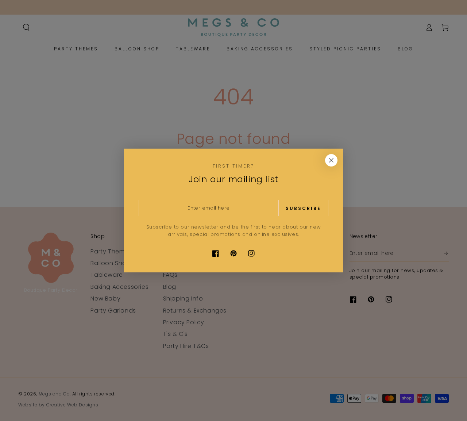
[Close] (331, 160)
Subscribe (303, 208)
